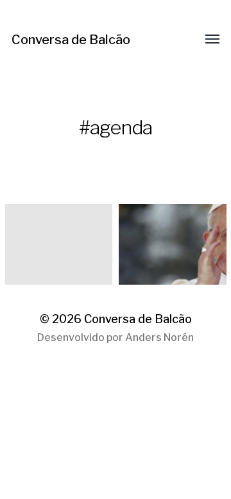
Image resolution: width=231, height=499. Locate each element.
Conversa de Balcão (71, 39)
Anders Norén (159, 337)
